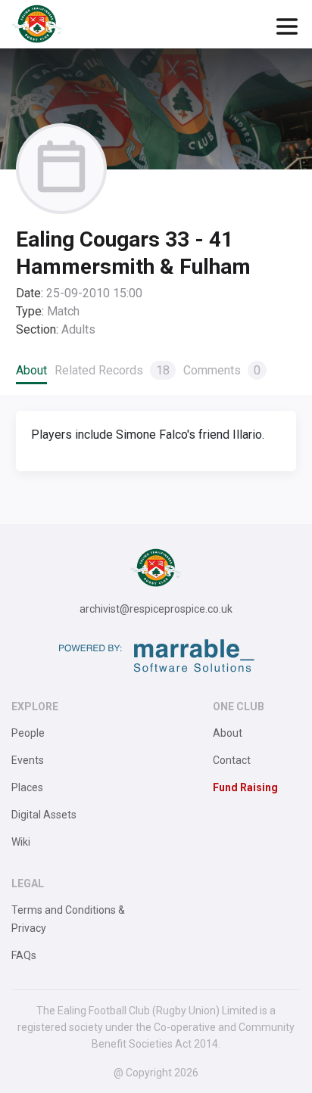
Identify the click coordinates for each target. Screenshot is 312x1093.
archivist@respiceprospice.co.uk (156, 609)
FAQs (23, 955)
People (28, 733)
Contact (232, 760)
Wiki (20, 842)
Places (27, 787)
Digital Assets (43, 815)
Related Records (112, 370)
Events (27, 760)
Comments (222, 370)
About (31, 370)
